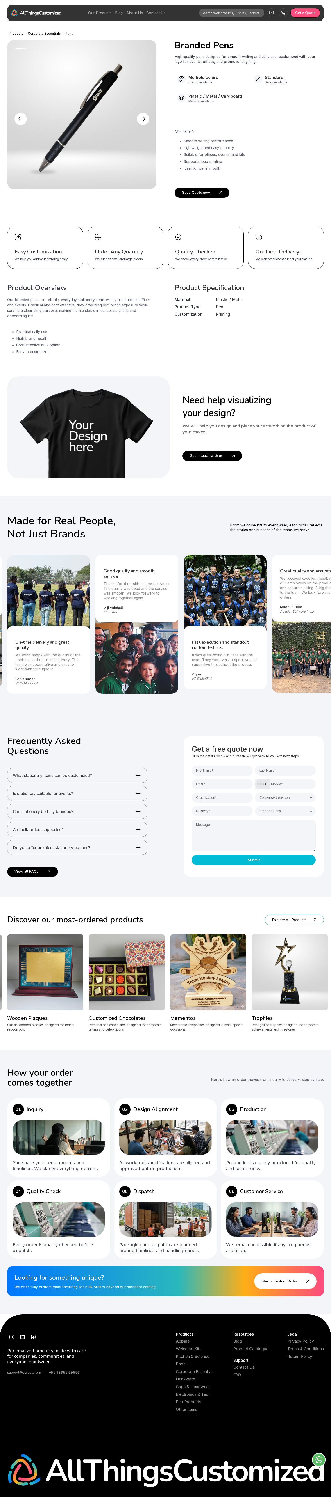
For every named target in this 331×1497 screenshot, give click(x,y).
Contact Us (243, 1367)
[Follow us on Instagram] (11, 1336)
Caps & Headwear (193, 1386)
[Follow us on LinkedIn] (22, 1336)
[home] (36, 13)
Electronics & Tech (193, 1394)
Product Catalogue (250, 1348)
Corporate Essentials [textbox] (275, 797)
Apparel (183, 1341)
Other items (186, 1409)
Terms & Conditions (305, 1348)
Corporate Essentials (195, 1371)
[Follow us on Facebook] (33, 1336)
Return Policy (299, 1356)
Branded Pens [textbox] (270, 811)
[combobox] (262, 784)
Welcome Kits (188, 1348)
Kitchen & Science (192, 1356)
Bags (180, 1364)
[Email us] (271, 12)
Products (184, 1334)
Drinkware (185, 1379)
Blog (237, 1341)
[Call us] (283, 12)
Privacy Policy (300, 1341)
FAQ (237, 1374)
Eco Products (188, 1401)
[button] (20, 119)
